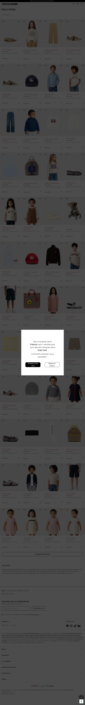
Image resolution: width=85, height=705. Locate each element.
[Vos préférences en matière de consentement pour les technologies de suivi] (81, 701)
